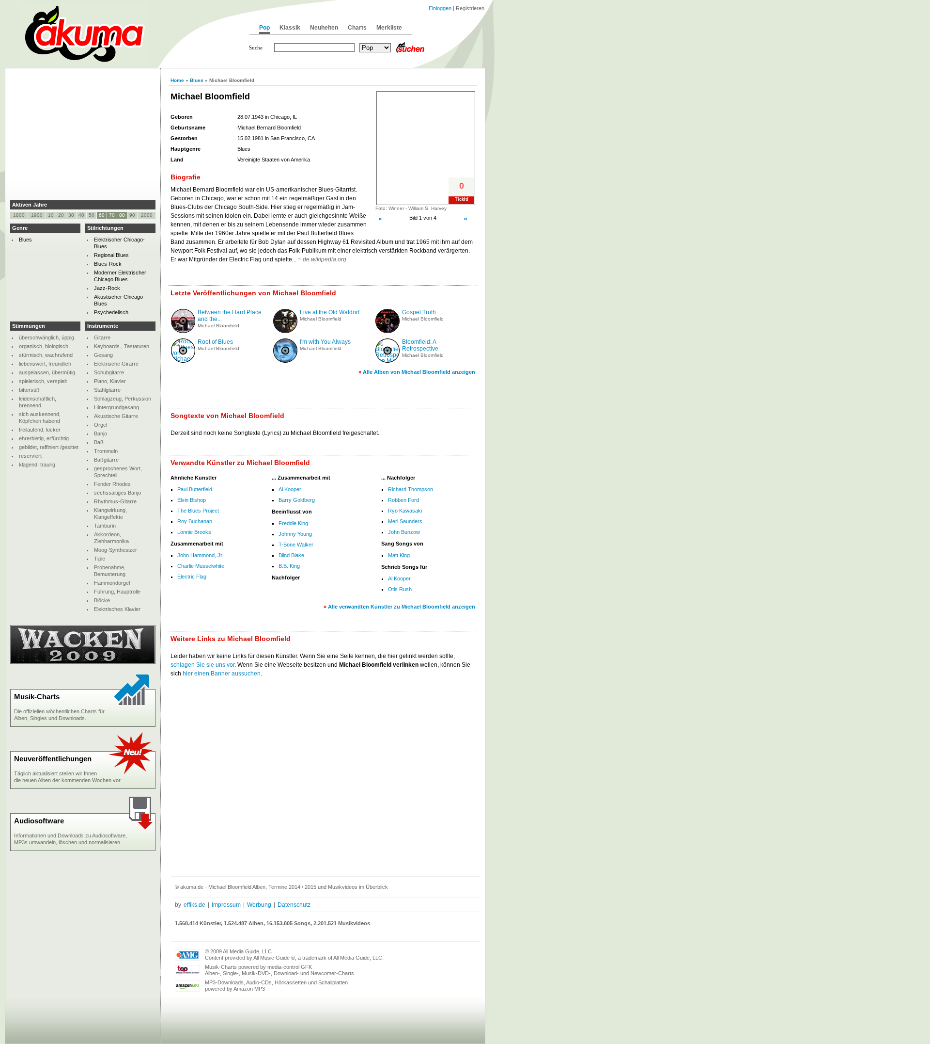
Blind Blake (291, 555)
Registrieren (470, 8)
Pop (264, 27)
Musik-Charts (37, 696)
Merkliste (389, 27)
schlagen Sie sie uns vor (202, 664)
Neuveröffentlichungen (53, 759)
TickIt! (461, 199)
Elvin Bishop (191, 500)
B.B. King (289, 566)
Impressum (226, 904)
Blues (196, 80)
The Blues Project (198, 511)
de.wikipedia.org (324, 259)
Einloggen (440, 8)
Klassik (289, 27)
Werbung (259, 904)
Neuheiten (324, 27)
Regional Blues (111, 255)
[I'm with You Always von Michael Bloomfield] (285, 360)
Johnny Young (295, 534)
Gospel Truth (419, 312)
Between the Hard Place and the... (230, 315)
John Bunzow (404, 532)
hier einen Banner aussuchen (222, 673)
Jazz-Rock (107, 288)
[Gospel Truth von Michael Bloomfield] (387, 331)
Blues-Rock (108, 264)
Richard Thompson (410, 489)
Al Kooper (290, 489)
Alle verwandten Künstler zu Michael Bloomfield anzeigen (401, 607)
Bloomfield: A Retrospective (420, 345)
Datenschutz (294, 904)
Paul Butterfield (194, 489)
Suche (256, 47)
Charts (357, 27)
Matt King (399, 555)
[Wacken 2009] (82, 662)
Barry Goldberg (297, 500)
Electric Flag (191, 576)
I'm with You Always (325, 341)
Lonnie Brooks (194, 532)
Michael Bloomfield (218, 325)
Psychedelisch (111, 312)
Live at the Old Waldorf (329, 312)
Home (177, 80)
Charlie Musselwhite (200, 566)
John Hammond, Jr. (200, 555)
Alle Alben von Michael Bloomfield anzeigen (419, 372)
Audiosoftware (39, 821)
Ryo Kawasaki (405, 511)
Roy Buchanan (194, 521)
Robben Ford (403, 500)
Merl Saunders (405, 521)
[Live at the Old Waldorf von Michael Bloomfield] (285, 331)
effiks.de (194, 904)
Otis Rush (400, 589)
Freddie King (293, 523)
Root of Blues (215, 341)
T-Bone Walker (296, 544)
